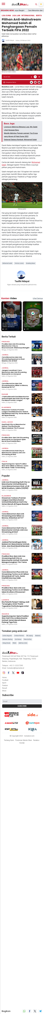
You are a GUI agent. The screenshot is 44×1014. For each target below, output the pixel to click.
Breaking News (30, 263)
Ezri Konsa (18, 637)
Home (4, 676)
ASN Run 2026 (23, 641)
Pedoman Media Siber (23, 739)
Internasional (28, 16)
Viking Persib (6, 641)
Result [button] (4, 686)
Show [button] (4, 689)
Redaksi (36, 739)
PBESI (14, 641)
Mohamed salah (7, 263)
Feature (5, 684)
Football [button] (5, 678)
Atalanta (37, 634)
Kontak (22, 741)
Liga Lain (16, 16)
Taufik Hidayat (10, 40)
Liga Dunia (6, 16)
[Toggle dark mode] (41, 4)
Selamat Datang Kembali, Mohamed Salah (20, 140)
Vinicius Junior (19, 263)
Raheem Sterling (7, 637)
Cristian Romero (19, 634)
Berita (39, 16)
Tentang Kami (9, 739)
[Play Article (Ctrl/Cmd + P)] (31, 82)
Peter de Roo (27, 637)
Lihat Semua (38, 296)
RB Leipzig (29, 634)
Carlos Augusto (7, 634)
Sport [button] (4, 681)
